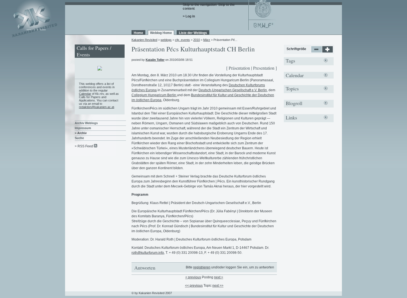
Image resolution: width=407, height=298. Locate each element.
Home (138, 33)
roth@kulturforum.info (148, 253)
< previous (193, 277)
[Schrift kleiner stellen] (316, 52)
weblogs (166, 39)
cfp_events (182, 39)
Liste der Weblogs (193, 33)
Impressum (83, 128)
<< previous (194, 285)
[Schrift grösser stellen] (327, 52)
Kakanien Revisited (144, 39)
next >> (217, 285)
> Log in (189, 16)
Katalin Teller (155, 59)
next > (218, 277)
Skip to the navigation (200, 5)
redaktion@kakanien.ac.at (96, 107)
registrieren (201, 267)
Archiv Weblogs (86, 123)
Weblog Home (161, 33)
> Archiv (81, 133)
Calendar (85, 93)
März (206, 39)
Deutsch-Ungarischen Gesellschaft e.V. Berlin (233, 90)
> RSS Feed (84, 146)
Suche (79, 138)
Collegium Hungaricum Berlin (154, 95)
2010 (196, 39)
